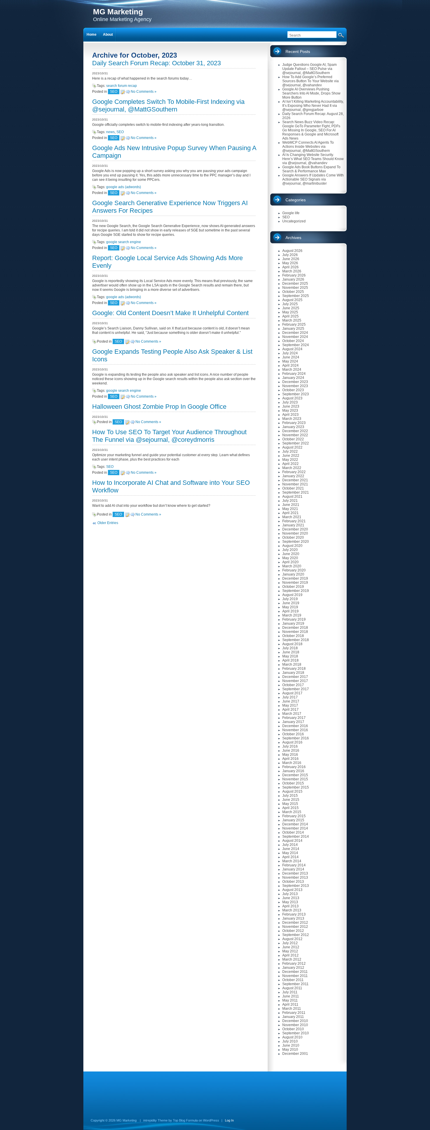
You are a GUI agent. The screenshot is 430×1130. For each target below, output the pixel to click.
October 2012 (293, 931)
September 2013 (295, 886)
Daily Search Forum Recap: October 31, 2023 (156, 63)
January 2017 (293, 722)
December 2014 (295, 824)
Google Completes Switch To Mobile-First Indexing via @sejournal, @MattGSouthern (168, 105)
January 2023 (293, 427)
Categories (295, 200)
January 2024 (293, 378)
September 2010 (295, 1033)
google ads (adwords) (123, 187)
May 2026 (290, 263)
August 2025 (292, 300)
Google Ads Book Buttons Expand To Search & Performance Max (311, 169)
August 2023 (292, 398)
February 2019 (294, 619)
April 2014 (290, 857)
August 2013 (292, 890)
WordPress (211, 1120)
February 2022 (294, 472)
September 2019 (295, 591)
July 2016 (290, 746)
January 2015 (293, 820)
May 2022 (290, 460)
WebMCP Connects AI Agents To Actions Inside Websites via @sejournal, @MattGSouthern (308, 146)
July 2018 (290, 648)
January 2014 (293, 869)
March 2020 (291, 566)
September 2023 (295, 394)
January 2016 (293, 771)
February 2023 (294, 423)
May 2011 (290, 1000)
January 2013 (293, 918)
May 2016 (290, 755)
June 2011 (290, 996)
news (110, 132)
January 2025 (293, 329)
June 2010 (290, 1045)
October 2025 (293, 292)
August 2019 (292, 595)
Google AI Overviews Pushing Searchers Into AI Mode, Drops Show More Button (311, 93)
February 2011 (293, 1013)
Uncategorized (294, 221)
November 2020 (295, 533)
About (108, 34)
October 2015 (293, 783)
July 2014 (290, 845)
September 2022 (295, 443)
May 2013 (290, 902)
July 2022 (290, 451)
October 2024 (293, 341)
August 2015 (292, 791)
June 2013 (290, 898)
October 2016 (293, 734)
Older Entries (107, 523)
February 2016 (294, 767)
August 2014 (292, 841)
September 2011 (295, 984)
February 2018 (294, 669)
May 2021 (290, 509)
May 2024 (290, 361)
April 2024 (290, 365)
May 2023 (290, 410)
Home (92, 34)
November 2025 (295, 288)
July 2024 (290, 353)
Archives (293, 237)
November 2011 (295, 976)
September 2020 (295, 542)
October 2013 (293, 882)
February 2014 (294, 865)
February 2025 (294, 324)
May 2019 (290, 607)
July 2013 (290, 894)
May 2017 (290, 705)
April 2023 (290, 415)
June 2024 (290, 357)
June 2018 (290, 652)
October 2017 (293, 685)
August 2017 (292, 693)
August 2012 (292, 939)
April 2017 (290, 709)
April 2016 (290, 759)
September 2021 (295, 492)
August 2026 (292, 251)
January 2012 (293, 968)
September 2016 (295, 738)
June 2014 (290, 849)
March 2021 (291, 517)
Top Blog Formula (185, 1120)
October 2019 (293, 587)
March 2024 (291, 369)
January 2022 (293, 476)
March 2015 (291, 812)
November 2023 (295, 386)
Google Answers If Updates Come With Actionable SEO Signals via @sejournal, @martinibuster (313, 179)
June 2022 (290, 456)
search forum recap (121, 86)
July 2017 (290, 697)
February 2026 (294, 275)
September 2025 (295, 296)
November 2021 (295, 484)
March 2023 (291, 419)
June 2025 (290, 308)
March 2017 (291, 714)
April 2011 (290, 1004)
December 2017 (295, 677)
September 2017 (295, 689)
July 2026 (290, 255)
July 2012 (290, 943)
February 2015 (294, 816)
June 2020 (290, 554)
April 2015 (290, 808)
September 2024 (295, 345)
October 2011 (293, 980)
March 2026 (291, 271)
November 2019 (295, 583)
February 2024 (294, 374)
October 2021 (293, 488)
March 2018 (291, 664)
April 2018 (290, 660)
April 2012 (290, 955)
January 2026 (293, 279)
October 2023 (293, 390)
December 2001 (295, 1054)
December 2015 (295, 775)
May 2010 (290, 1049)
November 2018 (295, 632)
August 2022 (292, 447)
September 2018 (295, 640)
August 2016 (292, 742)
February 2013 (294, 914)
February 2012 (294, 963)
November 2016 (295, 730)
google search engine (123, 242)
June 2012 (290, 947)
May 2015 (290, 804)
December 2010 (295, 1021)
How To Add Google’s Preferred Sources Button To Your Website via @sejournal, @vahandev (310, 81)
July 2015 (290, 796)
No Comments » (143, 92)
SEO (113, 92)
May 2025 (290, 312)
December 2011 (295, 972)
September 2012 (295, 935)
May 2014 (290, 853)
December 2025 (295, 283)
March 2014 (291, 861)
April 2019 (290, 611)
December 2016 (295, 726)
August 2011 (292, 988)
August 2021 (292, 496)
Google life (291, 213)
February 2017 (294, 718)
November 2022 (295, 435)
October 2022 (293, 439)
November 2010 (295, 1025)
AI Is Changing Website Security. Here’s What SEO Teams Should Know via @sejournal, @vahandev (313, 159)
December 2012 (295, 923)
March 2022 (291, 468)
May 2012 (290, 951)
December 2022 (295, 431)
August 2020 (292, 546)
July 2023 (290, 402)
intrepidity (150, 1120)
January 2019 (293, 623)
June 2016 (290, 750)
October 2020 (293, 537)
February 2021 (294, 521)
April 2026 (290, 267)
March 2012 (291, 959)
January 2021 (293, 525)
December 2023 (295, 382)
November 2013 (295, 877)
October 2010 (293, 1029)
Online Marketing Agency (122, 14)
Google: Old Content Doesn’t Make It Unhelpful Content (170, 313)
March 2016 (291, 763)
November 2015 (295, 779)
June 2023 (290, 406)
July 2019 (290, 599)
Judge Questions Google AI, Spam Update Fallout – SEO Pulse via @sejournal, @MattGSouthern (309, 69)
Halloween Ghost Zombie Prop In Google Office (159, 406)
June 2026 (290, 259)
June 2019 (290, 603)
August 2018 (292, 644)
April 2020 (290, 562)
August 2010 (292, 1037)
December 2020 (295, 529)
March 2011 (291, 1009)
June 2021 (290, 505)
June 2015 (290, 800)
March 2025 (291, 320)
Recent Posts (297, 51)
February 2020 (294, 570)
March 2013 (291, 910)
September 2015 (295, 787)
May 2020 (290, 558)
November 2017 (295, 681)
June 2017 (290, 701)
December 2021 (295, 480)
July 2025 (290, 304)
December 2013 (295, 873)
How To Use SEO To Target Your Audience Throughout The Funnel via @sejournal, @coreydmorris (169, 435)
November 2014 (295, 828)
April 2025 (290, 316)
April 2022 (290, 464)
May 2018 (290, 656)
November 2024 (295, 337)
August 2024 (292, 349)
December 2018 (295, 628)
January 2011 (293, 1017)
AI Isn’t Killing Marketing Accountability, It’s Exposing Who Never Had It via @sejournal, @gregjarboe (313, 105)
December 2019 (295, 578)
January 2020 (293, 574)
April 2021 (290, 513)
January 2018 (293, 673)
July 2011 (289, 992)
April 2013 (290, 906)
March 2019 (291, 615)
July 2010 (290, 1041)
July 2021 (290, 501)
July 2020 (290, 550)
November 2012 (295, 927)
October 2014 (293, 832)
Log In (229, 1120)
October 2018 (293, 636)
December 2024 (295, 333)
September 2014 (295, 836)
